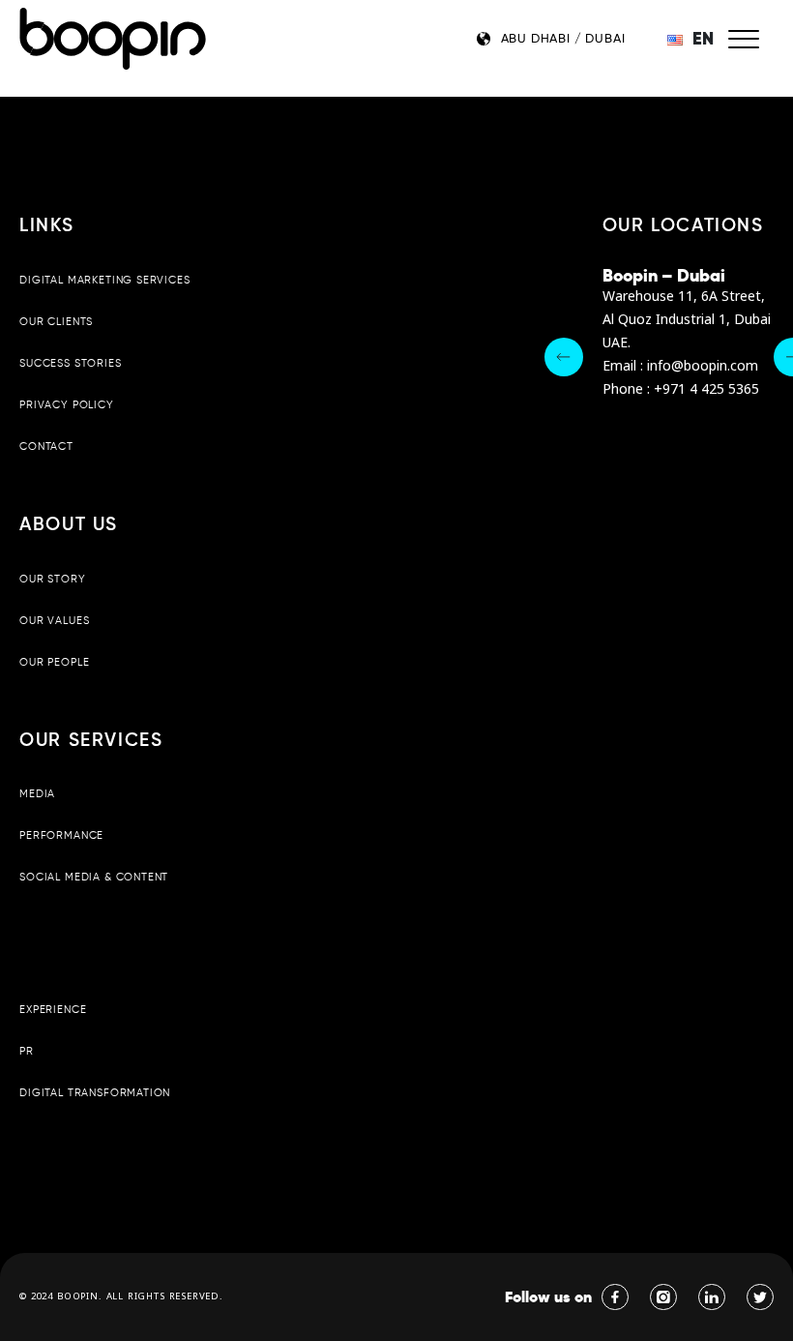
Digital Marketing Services (104, 279)
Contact (46, 446)
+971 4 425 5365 (706, 389)
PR (26, 1051)
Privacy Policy (66, 404)
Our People (54, 662)
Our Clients (56, 321)
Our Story (52, 578)
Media (37, 793)
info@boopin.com (702, 366)
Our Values (54, 620)
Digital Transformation (94, 1092)
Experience (52, 1009)
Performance (61, 835)
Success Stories (70, 363)
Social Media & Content (93, 876)
